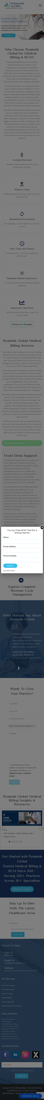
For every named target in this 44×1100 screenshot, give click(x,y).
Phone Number (9, 556)
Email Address (9, 547)
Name (6, 537)
